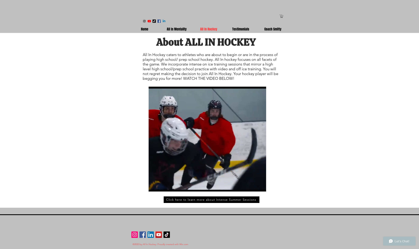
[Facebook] (159, 21)
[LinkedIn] (150, 234)
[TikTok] (154, 21)
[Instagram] (144, 21)
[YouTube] (149, 21)
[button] (282, 16)
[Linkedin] (164, 21)
